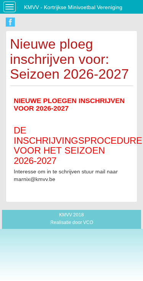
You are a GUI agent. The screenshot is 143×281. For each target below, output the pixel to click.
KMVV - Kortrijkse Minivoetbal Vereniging (73, 7)
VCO (88, 222)
